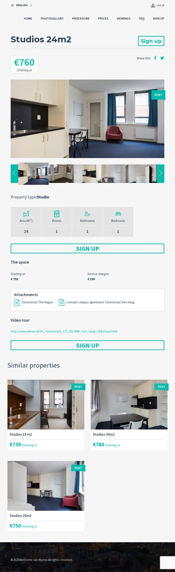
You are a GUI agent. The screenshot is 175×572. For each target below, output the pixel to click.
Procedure (81, 18)
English (22, 5)
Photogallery (52, 18)
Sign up (158, 18)
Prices (103, 18)
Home (28, 18)
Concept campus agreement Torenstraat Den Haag (100, 302)
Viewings (123, 18)
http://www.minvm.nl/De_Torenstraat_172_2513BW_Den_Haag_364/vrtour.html (64, 331)
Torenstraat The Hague (37, 302)
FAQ (141, 18)
